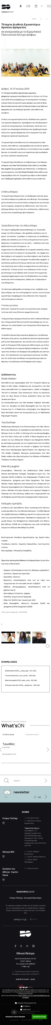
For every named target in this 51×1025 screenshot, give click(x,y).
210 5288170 (28, 831)
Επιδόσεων (26, 1006)
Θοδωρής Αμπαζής (22, 685)
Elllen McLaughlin (21, 680)
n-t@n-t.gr (25, 966)
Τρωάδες (8, 745)
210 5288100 (30, 964)
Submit (44, 780)
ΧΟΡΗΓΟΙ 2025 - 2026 (25, 979)
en (42, 6)
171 (36, 831)
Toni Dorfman (20, 676)
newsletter (21, 792)
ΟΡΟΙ (39, 797)
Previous (47, 646)
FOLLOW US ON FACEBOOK (16, 946)
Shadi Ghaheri (20, 671)
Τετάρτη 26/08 (8, 735)
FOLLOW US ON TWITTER (22, 946)
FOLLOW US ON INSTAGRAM (34, 946)
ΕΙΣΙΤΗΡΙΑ (28, 6)
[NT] (3, 823)
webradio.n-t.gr (20, 6)
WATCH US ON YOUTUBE (28, 946)
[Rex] (3, 856)
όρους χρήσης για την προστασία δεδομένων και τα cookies (34, 996)
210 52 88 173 (35, 974)
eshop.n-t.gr (20, 919)
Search (7, 780)
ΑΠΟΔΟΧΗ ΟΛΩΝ (39, 1017)
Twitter (47, 19)
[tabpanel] (25, 637)
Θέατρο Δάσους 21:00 (9, 754)
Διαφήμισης (27, 1009)
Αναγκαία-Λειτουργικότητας (26, 1003)
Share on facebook (41, 19)
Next (49, 646)
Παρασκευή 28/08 (32, 735)
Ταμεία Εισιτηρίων (31, 828)
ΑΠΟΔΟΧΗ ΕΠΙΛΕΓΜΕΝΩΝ (15, 1017)
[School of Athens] (3, 880)
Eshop (36, 6)
